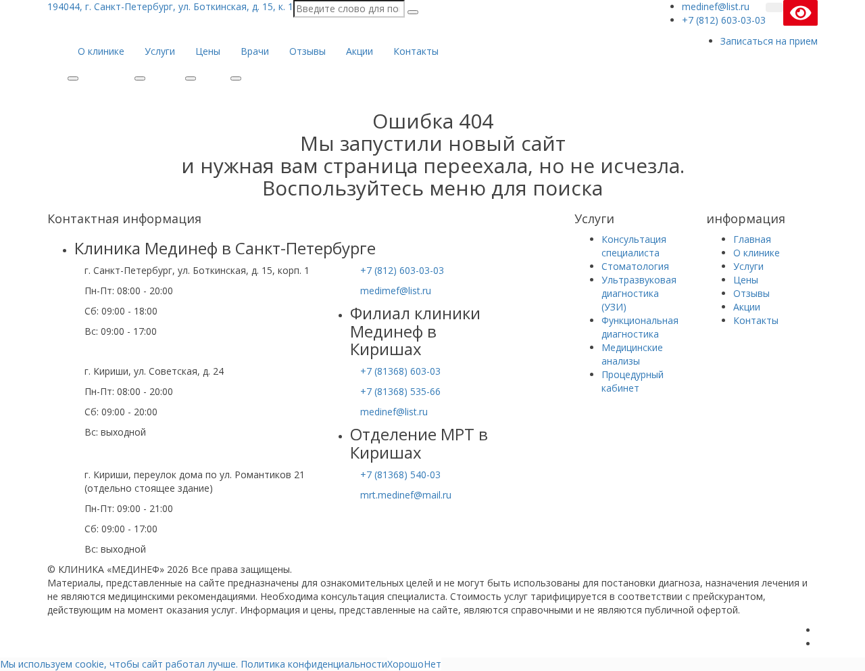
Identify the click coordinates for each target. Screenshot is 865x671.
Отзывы (307, 51)
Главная (752, 239)
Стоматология (635, 266)
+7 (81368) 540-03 (400, 474)
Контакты (416, 51)
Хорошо (405, 663)
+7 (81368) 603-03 (400, 371)
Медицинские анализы (632, 354)
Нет (432, 663)
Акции (359, 51)
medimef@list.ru (395, 290)
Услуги (160, 51)
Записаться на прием (769, 40)
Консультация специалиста (633, 246)
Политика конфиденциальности (314, 663)
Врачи (255, 51)
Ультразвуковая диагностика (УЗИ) (638, 293)
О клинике (101, 51)
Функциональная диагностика (639, 327)
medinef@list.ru (394, 411)
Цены (207, 51)
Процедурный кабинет (632, 381)
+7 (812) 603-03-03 (402, 270)
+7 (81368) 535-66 (400, 391)
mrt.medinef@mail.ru (405, 494)
